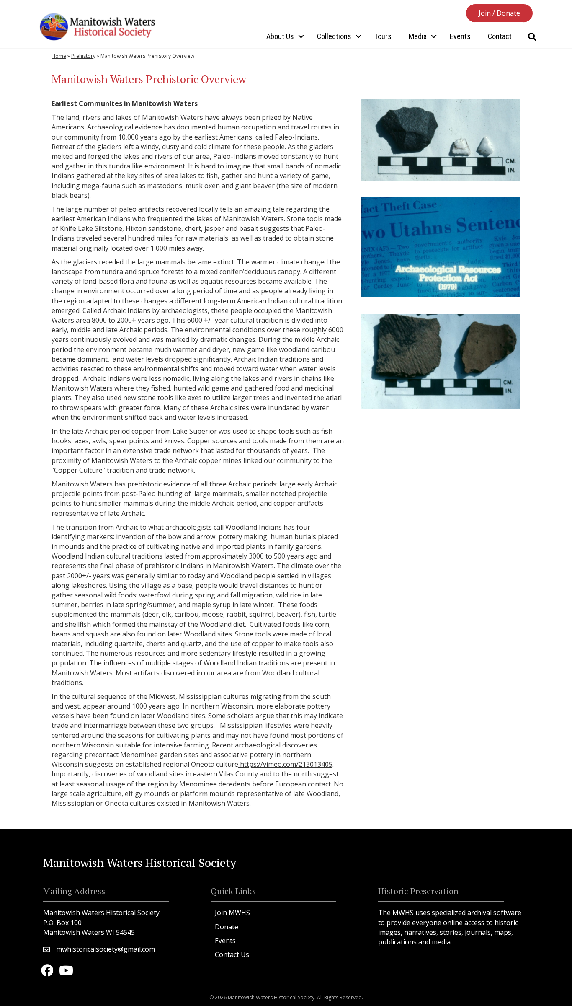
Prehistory (83, 55)
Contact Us (232, 954)
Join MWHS (232, 912)
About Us (280, 36)
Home (59, 55)
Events (460, 36)
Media (418, 36)
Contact (500, 36)
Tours (383, 36)
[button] (499, 13)
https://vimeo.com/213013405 (285, 764)
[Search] (532, 37)
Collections (334, 36)
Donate (226, 926)
